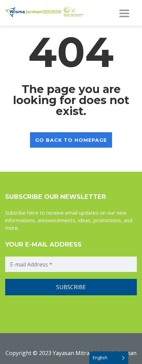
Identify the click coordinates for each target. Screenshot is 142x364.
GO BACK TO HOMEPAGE (71, 140)
